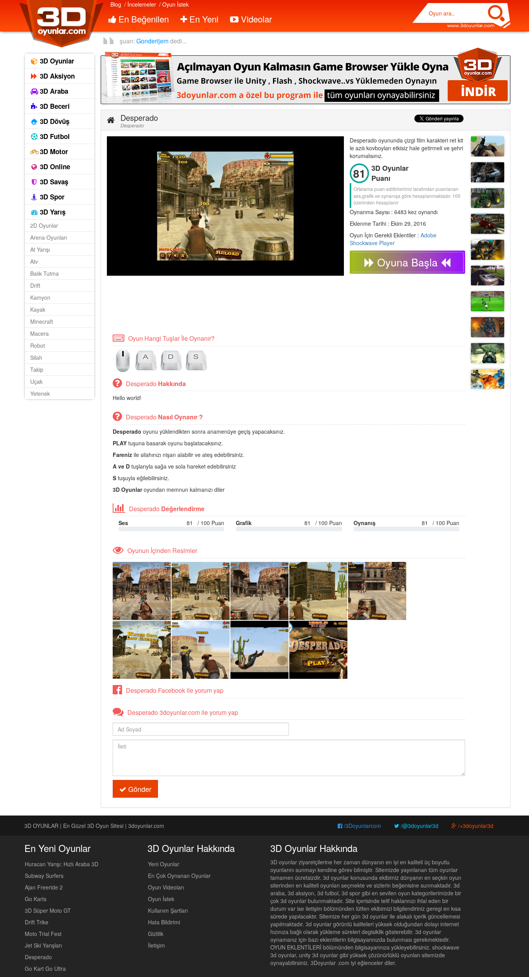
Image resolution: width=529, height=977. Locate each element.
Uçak (36, 381)
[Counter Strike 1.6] (487, 172)
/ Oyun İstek (174, 4)
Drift (35, 285)
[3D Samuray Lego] (487, 379)
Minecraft (41, 321)
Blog (115, 4)
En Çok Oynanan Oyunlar (179, 875)
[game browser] (305, 75)
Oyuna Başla (407, 262)
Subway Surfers (44, 875)
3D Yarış (51, 211)
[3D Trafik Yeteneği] (487, 276)
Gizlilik (155, 934)
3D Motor (53, 151)
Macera (39, 333)
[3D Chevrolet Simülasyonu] (487, 224)
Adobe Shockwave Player (393, 239)
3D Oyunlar (56, 60)
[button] (110, 120)
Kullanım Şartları (168, 910)
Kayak (37, 309)
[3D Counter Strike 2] (487, 146)
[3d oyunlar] (61, 24)
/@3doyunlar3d (418, 825)
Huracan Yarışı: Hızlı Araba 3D (61, 864)
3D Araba (53, 91)
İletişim (156, 945)
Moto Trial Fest (43, 934)
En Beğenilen (142, 19)
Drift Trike (36, 922)
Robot (37, 345)
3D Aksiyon (56, 76)
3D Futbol (54, 136)
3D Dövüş (53, 121)
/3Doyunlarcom (361, 825)
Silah (36, 357)
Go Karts (35, 899)
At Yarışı (40, 249)
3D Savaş (53, 181)
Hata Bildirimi (164, 922)
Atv (34, 261)
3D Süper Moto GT (48, 910)
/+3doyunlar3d (475, 825)
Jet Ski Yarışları (43, 945)
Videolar (255, 19)
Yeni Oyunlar (163, 864)
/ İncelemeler (140, 4)
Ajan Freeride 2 (44, 887)
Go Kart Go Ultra (45, 968)
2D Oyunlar (44, 225)
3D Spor (51, 196)
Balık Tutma (44, 273)
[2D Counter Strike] (487, 250)
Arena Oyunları (48, 237)
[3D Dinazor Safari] (487, 353)
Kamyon (40, 297)
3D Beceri (54, 106)
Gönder (138, 789)
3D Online (54, 166)
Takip (36, 369)
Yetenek (40, 393)
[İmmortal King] (487, 327)
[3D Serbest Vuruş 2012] (487, 301)
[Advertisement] (248, 304)
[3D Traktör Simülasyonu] (487, 198)
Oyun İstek (161, 899)
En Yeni (202, 19)
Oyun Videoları (166, 887)
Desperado (38, 957)
